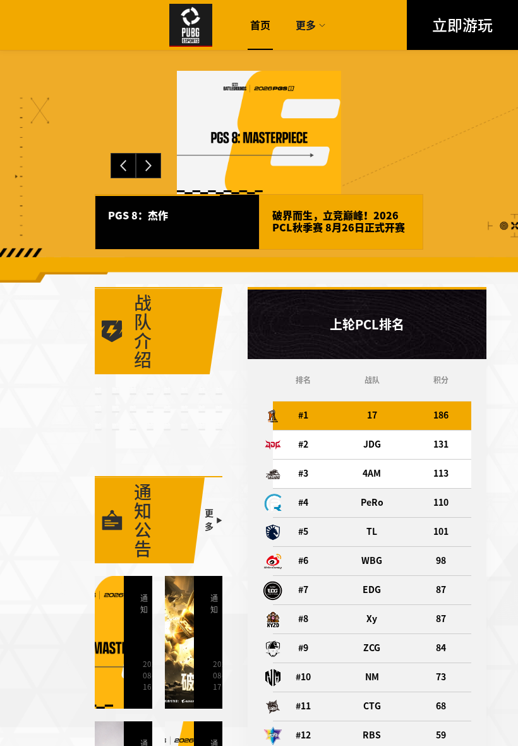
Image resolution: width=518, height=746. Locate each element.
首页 (260, 25)
